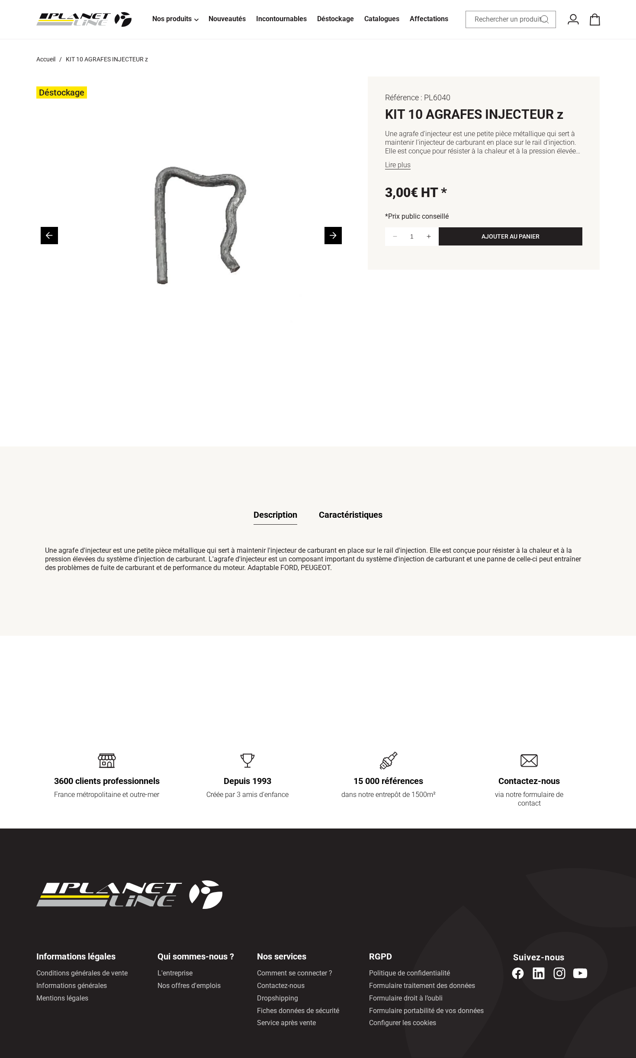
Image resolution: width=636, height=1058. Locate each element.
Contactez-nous (281, 986)
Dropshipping (277, 998)
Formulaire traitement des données (422, 986)
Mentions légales (62, 998)
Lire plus (398, 165)
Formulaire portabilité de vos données (426, 1011)
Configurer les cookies (402, 1023)
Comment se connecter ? (294, 973)
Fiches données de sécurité (298, 1011)
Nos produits (172, 19)
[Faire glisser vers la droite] (333, 235)
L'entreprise (175, 973)
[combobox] (511, 19)
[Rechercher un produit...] (545, 19)
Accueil (45, 59)
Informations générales (71, 986)
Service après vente (286, 1023)
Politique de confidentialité (409, 973)
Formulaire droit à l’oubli (406, 998)
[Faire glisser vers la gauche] (49, 235)
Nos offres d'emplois (189, 986)
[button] (175, 19)
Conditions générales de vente (82, 973)
